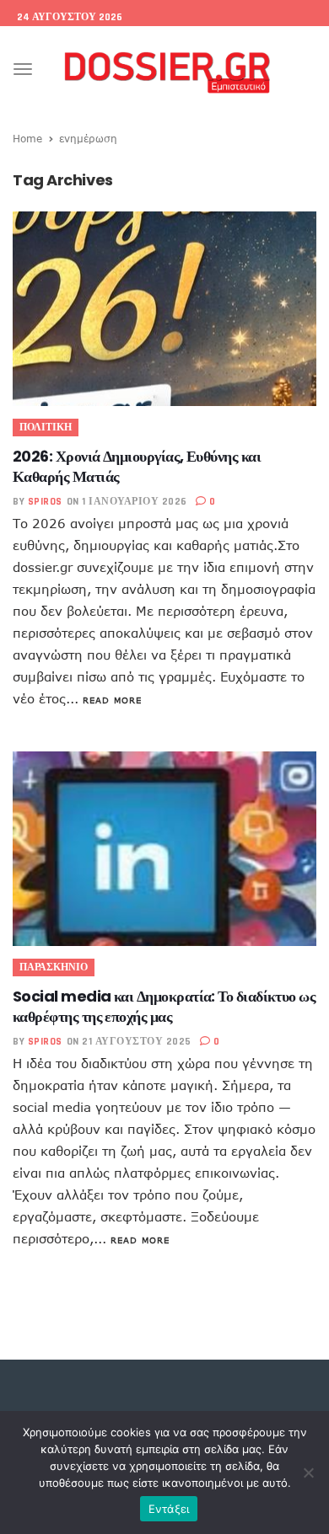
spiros (45, 501)
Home (27, 138)
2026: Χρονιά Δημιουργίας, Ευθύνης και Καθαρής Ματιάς (137, 466)
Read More (112, 700)
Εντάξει (169, 1508)
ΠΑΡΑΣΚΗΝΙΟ (53, 967)
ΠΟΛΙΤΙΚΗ (45, 427)
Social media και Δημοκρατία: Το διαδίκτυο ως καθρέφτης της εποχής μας (164, 1006)
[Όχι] (307, 1472)
